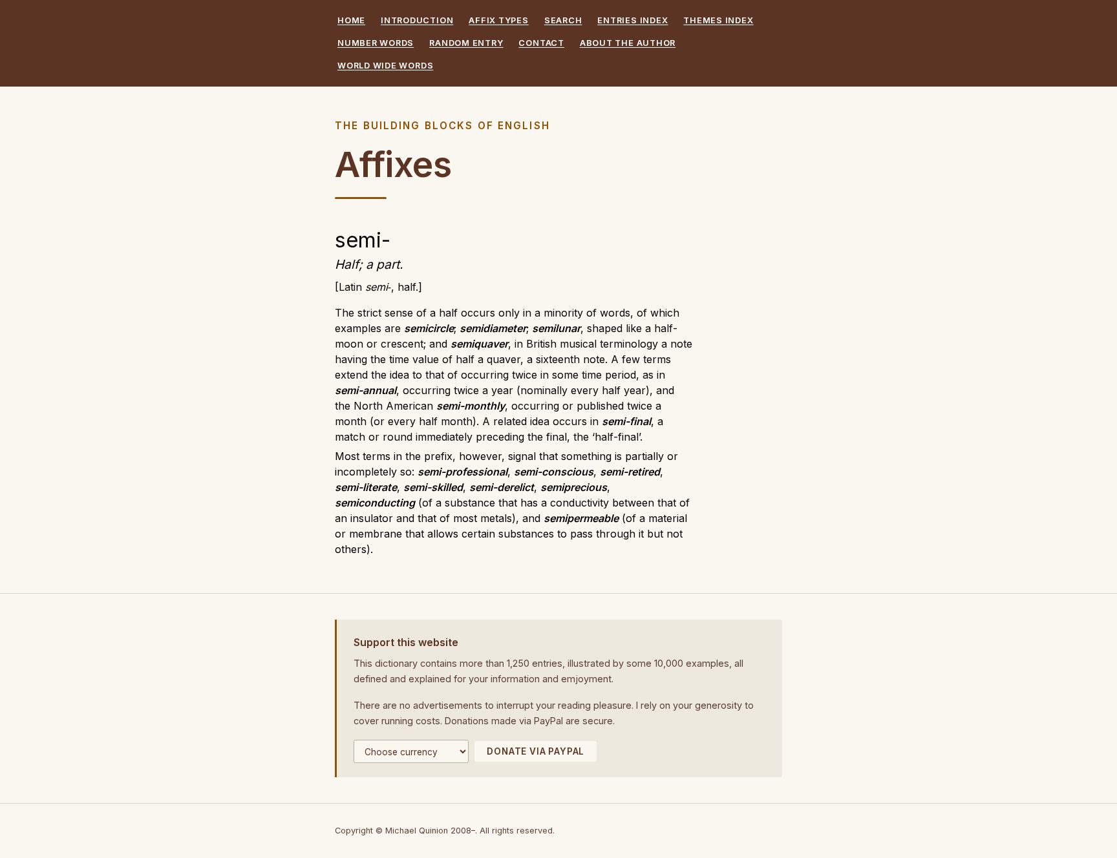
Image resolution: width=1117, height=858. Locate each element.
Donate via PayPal (535, 751)
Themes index (718, 20)
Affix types (498, 20)
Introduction (417, 20)
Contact (541, 43)
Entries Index (632, 20)
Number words (375, 43)
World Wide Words (385, 65)
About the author (628, 43)
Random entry (466, 43)
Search (563, 20)
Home (351, 20)
